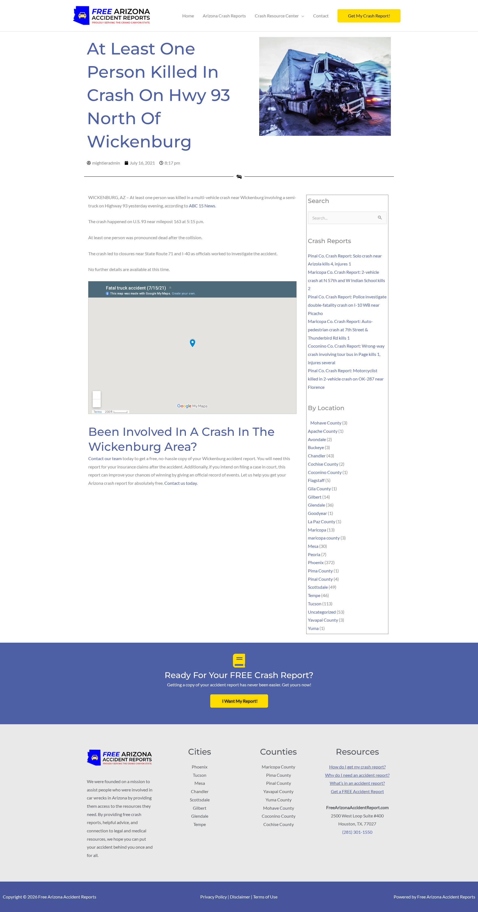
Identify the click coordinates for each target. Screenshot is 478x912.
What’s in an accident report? (357, 783)
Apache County (322, 431)
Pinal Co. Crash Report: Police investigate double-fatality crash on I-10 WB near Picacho (347, 305)
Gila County (319, 488)
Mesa (313, 546)
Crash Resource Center (277, 15)
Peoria (314, 554)
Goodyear (317, 513)
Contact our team (105, 458)
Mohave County (324, 422)
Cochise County (323, 464)
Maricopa (317, 529)
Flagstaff (316, 480)
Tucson (314, 603)
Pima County (320, 570)
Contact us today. (181, 483)
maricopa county (324, 537)
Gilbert (314, 496)
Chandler (317, 455)
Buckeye (316, 447)
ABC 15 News (202, 205)
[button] (369, 15)
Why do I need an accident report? (357, 775)
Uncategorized (322, 611)
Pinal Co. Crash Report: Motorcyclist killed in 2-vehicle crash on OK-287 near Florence (346, 378)
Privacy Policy (213, 896)
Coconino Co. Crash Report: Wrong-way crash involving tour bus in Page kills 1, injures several (346, 354)
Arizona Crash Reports (224, 15)
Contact (321, 15)
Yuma (313, 628)
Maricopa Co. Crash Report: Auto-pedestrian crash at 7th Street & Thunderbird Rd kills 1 (340, 329)
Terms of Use (265, 896)
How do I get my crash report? (357, 766)
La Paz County (321, 521)
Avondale (317, 439)
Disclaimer (240, 896)
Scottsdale (318, 587)
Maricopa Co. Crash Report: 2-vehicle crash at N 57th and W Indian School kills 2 (346, 280)
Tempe (314, 595)
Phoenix (316, 562)
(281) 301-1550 (357, 832)
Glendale (316, 504)
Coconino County (325, 472)
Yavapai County (323, 619)
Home (188, 15)
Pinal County (320, 579)
